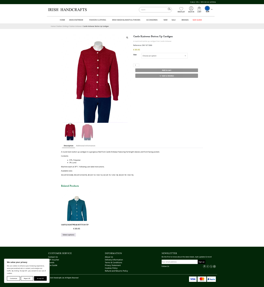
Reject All (27, 278)
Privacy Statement (113, 265)
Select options (68, 235)
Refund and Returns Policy (116, 271)
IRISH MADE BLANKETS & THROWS (126, 20)
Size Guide (52, 265)
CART (199, 12)
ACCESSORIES (151, 20)
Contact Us (53, 257)
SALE (174, 20)
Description (68, 146)
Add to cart (166, 70)
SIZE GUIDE (197, 20)
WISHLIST (181, 12)
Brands (51, 262)
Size (135, 55)
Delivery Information (114, 259)
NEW (165, 20)
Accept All (40, 278)
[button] (127, 37)
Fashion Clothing (62, 26)
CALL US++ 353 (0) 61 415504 (203, 2)
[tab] (68, 146)
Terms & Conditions (113, 262)
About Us (109, 257)
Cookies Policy (111, 268)
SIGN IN (191, 12)
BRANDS (185, 20)
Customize (13, 278)
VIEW (77, 217)
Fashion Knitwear (76, 26)
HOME (62, 20)
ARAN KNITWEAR (76, 20)
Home (53, 26)
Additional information (85, 146)
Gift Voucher (53, 259)
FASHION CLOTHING (97, 20)
